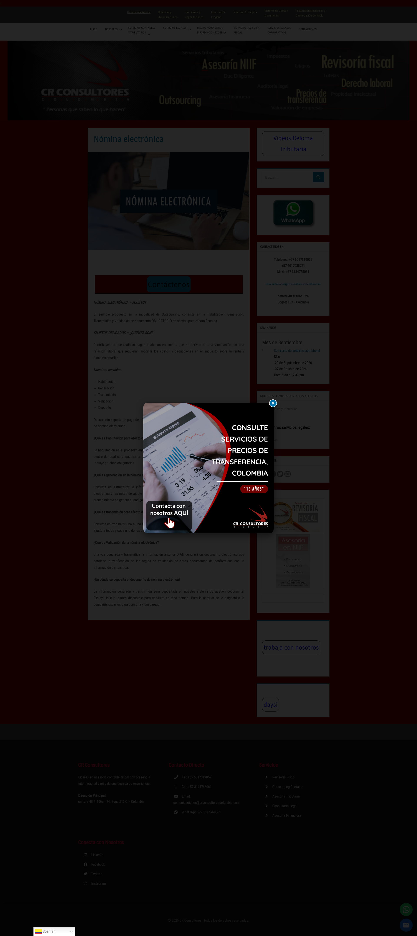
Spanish (48, 931)
